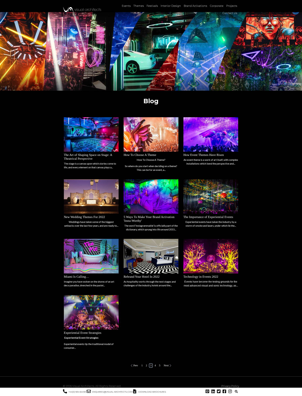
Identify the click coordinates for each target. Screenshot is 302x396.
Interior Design (171, 5)
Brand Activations (195, 5)
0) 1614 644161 (79, 391)
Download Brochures (152, 391)
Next (166, 365)
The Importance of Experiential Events (208, 217)
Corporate (216, 5)
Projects (231, 5)
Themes (138, 5)
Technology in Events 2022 (200, 276)
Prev (135, 365)
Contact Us (229, 13)
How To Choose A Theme (140, 155)
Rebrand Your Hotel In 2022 (141, 276)
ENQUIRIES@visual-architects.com (112, 391)
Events (126, 5)
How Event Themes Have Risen (203, 155)
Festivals (152, 5)
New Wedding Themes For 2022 (84, 217)
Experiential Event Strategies (82, 332)
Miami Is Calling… (76, 276)
